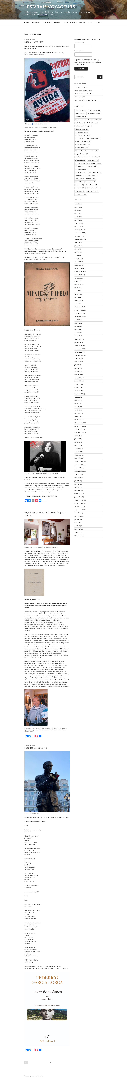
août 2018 (77, 513)
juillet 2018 (77, 516)
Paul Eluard (79, 178)
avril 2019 (77, 487)
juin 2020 (77, 442)
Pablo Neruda (80, 175)
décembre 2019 (79, 461)
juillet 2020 (77, 439)
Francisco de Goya (81, 132)
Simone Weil (80, 188)
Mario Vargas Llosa (81, 169)
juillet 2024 (77, 284)
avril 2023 (77, 333)
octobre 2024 (78, 275)
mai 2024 (77, 291)
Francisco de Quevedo (82, 135)
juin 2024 (77, 287)
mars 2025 (77, 258)
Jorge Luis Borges (81, 154)
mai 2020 (77, 445)
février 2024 (78, 300)
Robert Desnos (91, 185)
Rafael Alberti (90, 182)
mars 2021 (77, 413)
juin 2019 (76, 481)
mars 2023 (77, 336)
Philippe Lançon (91, 178)
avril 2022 (77, 371)
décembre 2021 (78, 384)
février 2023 (77, 339)
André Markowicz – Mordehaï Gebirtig (85, 100)
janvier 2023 (77, 342)
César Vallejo (96, 120)
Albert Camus (80, 110)
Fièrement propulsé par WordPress (34, 1076)
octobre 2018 (78, 506)
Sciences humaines (69, 22)
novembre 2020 (79, 426)
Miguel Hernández (33, 42)
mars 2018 (77, 529)
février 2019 (77, 493)
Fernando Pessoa (81, 129)
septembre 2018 (79, 510)
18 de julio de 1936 (79, 97)
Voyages (82, 22)
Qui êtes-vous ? (79, 42)
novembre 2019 (79, 464)
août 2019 (77, 474)
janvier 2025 (78, 265)
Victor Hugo (79, 191)
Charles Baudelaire (82, 120)
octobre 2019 (78, 468)
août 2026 (77, 204)
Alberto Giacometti (94, 110)
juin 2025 (77, 249)
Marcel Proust (93, 166)
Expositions (36, 22)
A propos (98, 22)
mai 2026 (77, 213)
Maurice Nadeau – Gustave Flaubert (84, 94)
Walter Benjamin (92, 191)
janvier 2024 (78, 304)
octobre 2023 (78, 313)
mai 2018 (77, 522)
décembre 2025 (79, 229)
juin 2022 (77, 365)
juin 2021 (76, 403)
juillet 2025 (77, 246)
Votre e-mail (78, 51)
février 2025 (78, 262)
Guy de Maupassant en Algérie (83, 90)
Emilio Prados (80, 123)
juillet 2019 (77, 477)
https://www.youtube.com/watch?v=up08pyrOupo (40, 496)
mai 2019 (77, 484)
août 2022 (77, 358)
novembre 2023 (79, 310)
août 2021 (77, 397)
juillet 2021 (77, 400)
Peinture (57, 22)
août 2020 (77, 435)
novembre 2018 (79, 503)
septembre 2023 (79, 316)
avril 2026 (77, 217)
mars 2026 (77, 220)
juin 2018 (76, 519)
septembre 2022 (79, 355)
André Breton (80, 113)
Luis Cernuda (80, 163)
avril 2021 (77, 410)
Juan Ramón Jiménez (82, 157)
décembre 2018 (79, 500)
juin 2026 (77, 210)
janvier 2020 (78, 458)
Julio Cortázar (80, 160)
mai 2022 (77, 368)
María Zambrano (80, 172)
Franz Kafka (79, 138)
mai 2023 (77, 329)
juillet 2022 (77, 361)
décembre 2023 (79, 307)
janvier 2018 (77, 535)
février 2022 (77, 378)
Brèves (90, 22)
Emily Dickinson (92, 123)
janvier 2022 (77, 381)
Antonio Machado (93, 113)
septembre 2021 (79, 394)
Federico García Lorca (35, 747)
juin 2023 (77, 326)
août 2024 (77, 281)
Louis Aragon (93, 160)
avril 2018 (77, 526)
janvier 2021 (77, 419)
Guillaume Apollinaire (82, 144)
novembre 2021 (78, 387)
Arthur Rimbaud (80, 116)
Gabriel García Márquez (83, 141)
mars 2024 (77, 297)
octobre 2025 (78, 236)
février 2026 (78, 223)
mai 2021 (77, 407)
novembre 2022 (79, 349)
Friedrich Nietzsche (93, 138)
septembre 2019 (79, 471)
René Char (79, 185)
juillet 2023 (77, 323)
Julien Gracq (96, 157)
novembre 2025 (79, 233)
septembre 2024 (79, 278)
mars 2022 (77, 374)
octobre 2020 (78, 429)
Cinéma (26, 22)
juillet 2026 (77, 207)
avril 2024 (77, 294)
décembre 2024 (79, 268)
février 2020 (78, 455)
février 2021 (77, 416)
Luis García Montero (94, 163)
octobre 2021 (78, 390)
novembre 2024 (79, 271)
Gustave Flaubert (81, 147)
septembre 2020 (79, 432)
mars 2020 (77, 452)
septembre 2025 (79, 239)
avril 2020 (77, 448)
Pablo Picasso (93, 175)
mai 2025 (77, 252)
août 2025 (77, 242)
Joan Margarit (93, 151)
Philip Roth (79, 182)
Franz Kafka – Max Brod (81, 87)
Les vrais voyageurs (49, 6)
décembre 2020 (79, 423)
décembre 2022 (79, 345)
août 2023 (77, 320)
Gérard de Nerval (81, 151)
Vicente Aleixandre (93, 188)
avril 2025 (77, 255)
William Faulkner (80, 194)
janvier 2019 (77, 497)
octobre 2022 (78, 352)
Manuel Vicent (80, 166)
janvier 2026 (78, 226)
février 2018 (77, 532)
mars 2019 (77, 490)
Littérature (46, 22)
